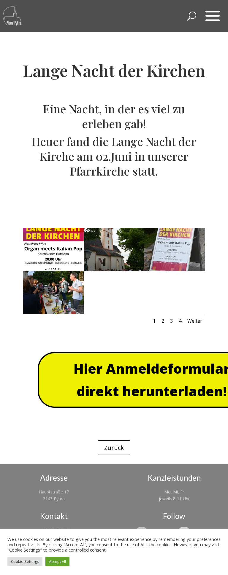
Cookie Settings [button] (25, 561)
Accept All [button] (57, 561)
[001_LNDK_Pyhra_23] (114, 269)
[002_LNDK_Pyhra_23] (174, 269)
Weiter (194, 321)
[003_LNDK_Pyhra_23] (53, 312)
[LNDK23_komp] (53, 269)
